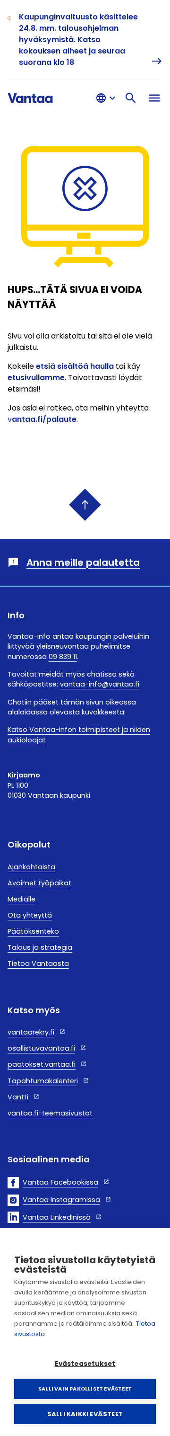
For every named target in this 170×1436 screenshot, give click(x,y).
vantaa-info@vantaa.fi (99, 684)
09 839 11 (63, 656)
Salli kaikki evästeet (85, 1413)
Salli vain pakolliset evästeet (85, 1388)
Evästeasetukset (85, 1363)
